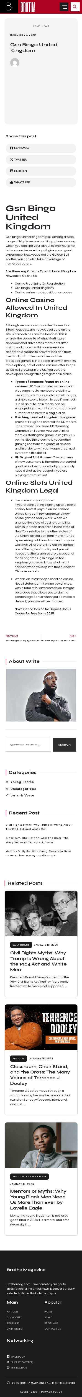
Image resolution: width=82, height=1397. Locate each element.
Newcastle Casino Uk (21, 276)
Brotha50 (51, 1323)
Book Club (14, 1317)
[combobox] (28, 745)
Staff (48, 1317)
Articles (19, 1058)
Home (48, 1311)
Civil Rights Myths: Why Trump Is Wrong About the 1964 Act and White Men (38, 961)
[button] (64, 7)
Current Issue (36, 1176)
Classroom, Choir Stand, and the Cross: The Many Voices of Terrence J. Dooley (40, 1075)
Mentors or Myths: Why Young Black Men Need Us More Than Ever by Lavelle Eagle (38, 1200)
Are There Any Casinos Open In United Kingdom (41, 271)
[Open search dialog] (75, 6)
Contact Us (52, 1328)
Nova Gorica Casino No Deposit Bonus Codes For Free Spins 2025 (43, 611)
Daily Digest (21, 945)
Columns (13, 1323)
